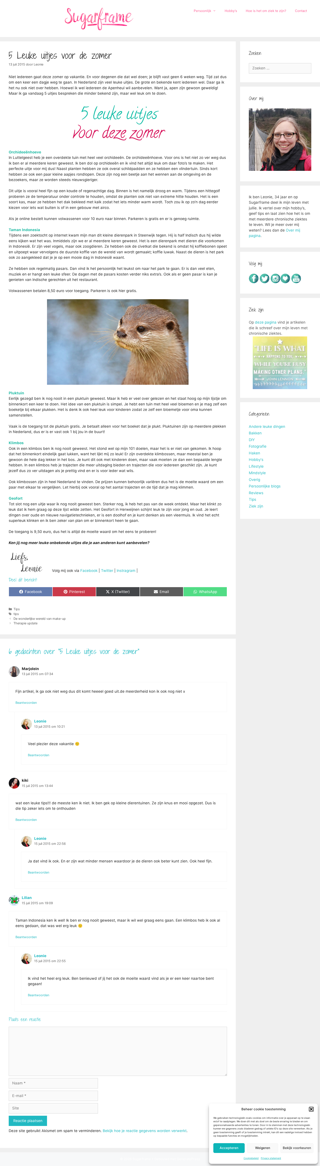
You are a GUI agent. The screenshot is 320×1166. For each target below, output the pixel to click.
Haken (254, 453)
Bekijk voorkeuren (297, 1148)
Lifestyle (256, 466)
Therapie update (25, 623)
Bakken (255, 433)
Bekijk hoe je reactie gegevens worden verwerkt (145, 1131)
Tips (16, 609)
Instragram (126, 570)
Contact (301, 11)
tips (16, 614)
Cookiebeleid (251, 1158)
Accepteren (229, 1148)
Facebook (89, 570)
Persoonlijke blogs (265, 486)
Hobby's (256, 459)
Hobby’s (231, 11)
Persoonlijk (202, 11)
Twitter (107, 570)
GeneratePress (188, 1159)
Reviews (256, 493)
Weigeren (262, 1148)
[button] (311, 1109)
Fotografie (257, 446)
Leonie (40, 721)
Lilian (27, 898)
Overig (254, 479)
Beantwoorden (26, 702)
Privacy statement (271, 1158)
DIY (252, 440)
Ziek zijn (256, 506)
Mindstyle (257, 473)
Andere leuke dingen (267, 426)
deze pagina (265, 322)
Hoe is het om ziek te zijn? (266, 11)
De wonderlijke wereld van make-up (39, 618)
